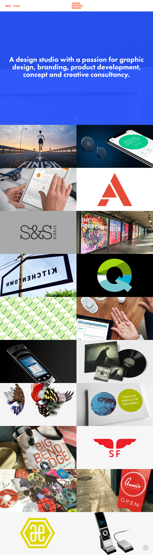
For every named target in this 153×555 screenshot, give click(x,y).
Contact (16, 5)
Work (8, 5)
